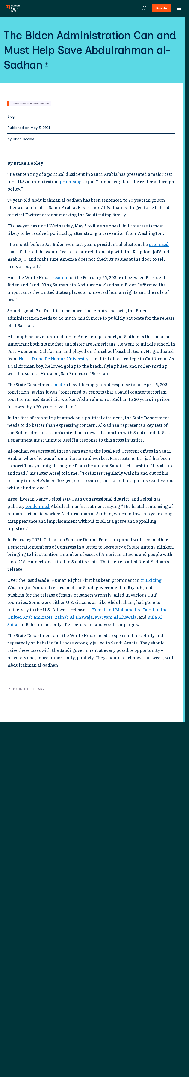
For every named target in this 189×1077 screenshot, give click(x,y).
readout (61, 277)
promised (159, 244)
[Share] (46, 64)
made (59, 384)
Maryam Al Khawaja (115, 617)
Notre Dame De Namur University (53, 358)
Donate (161, 8)
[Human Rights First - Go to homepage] (13, 8)
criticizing (151, 580)
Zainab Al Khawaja (74, 617)
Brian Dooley (23, 139)
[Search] (144, 8)
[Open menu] (178, 8)
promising (71, 181)
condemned (37, 506)
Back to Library (28, 689)
